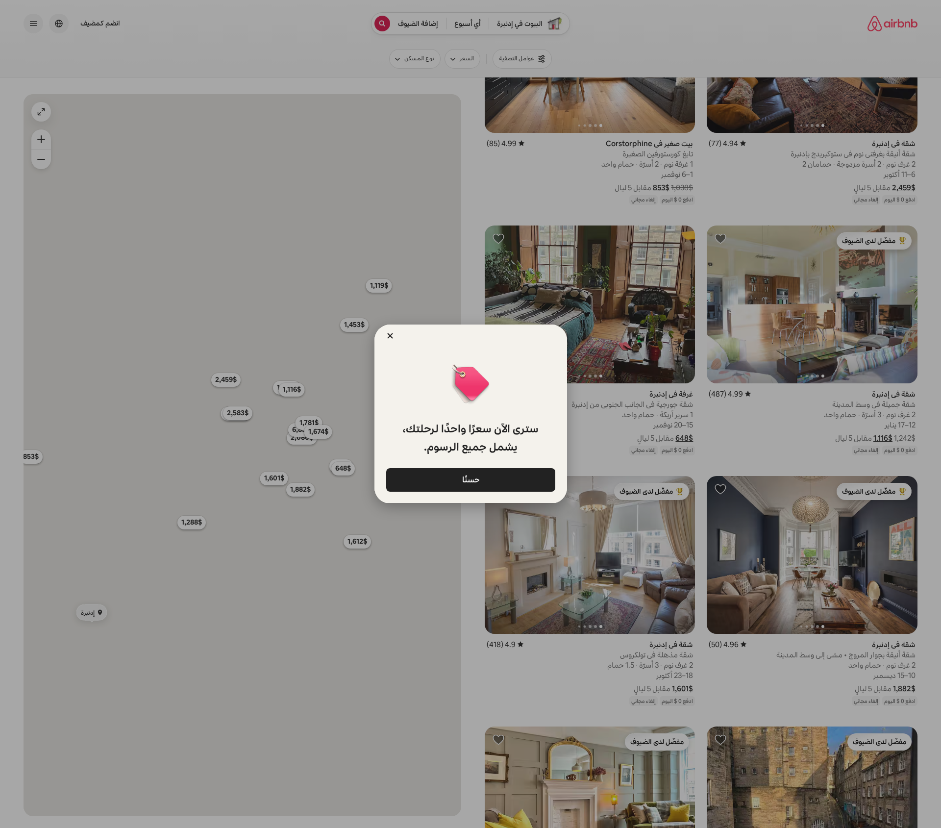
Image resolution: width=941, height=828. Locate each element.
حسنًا (470, 479)
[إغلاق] (390, 336)
